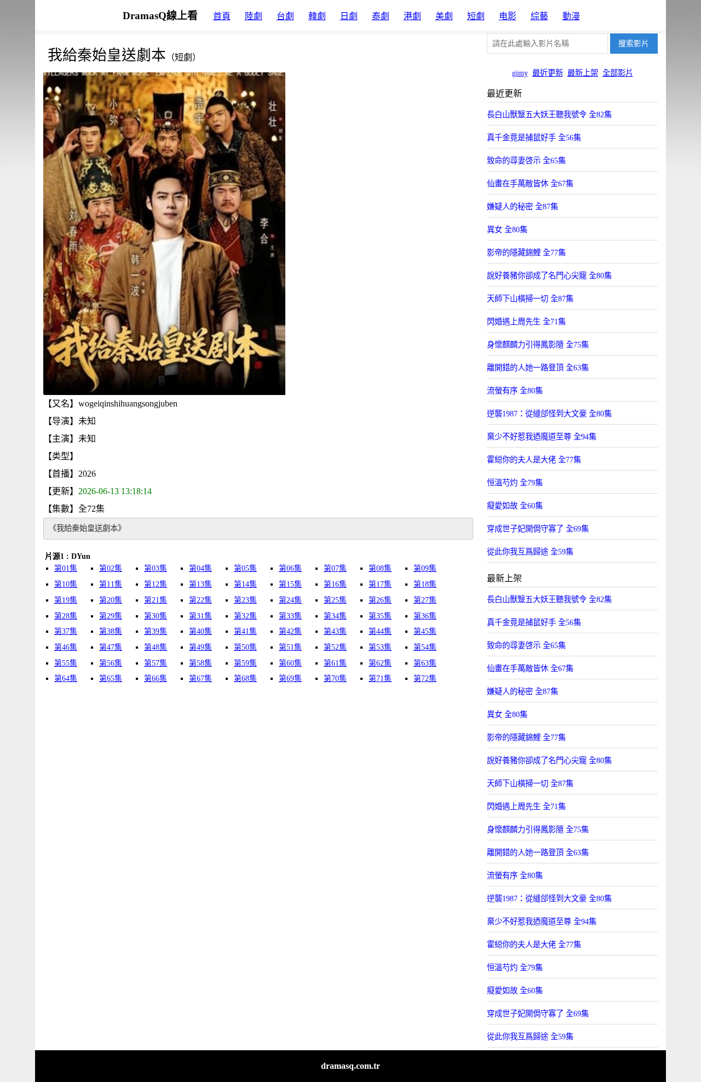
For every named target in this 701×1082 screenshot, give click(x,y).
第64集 (65, 678)
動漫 (571, 16)
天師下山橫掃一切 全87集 (530, 298)
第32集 (245, 616)
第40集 (200, 631)
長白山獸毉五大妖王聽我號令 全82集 (549, 114)
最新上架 (582, 72)
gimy (520, 72)
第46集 (65, 647)
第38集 (110, 631)
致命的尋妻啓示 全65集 (526, 160)
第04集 (200, 568)
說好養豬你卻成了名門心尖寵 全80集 (549, 275)
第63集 (424, 663)
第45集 (424, 631)
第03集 (155, 568)
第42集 (290, 631)
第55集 (65, 663)
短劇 (476, 16)
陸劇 (253, 16)
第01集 (65, 568)
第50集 (245, 647)
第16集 (335, 584)
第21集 (155, 600)
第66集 (155, 678)
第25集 (335, 600)
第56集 (110, 663)
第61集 (335, 663)
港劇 (412, 16)
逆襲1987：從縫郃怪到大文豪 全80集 (549, 413)
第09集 (424, 568)
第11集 (110, 584)
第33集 (290, 616)
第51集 (290, 647)
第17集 (380, 584)
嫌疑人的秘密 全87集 (522, 206)
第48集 (155, 647)
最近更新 (547, 72)
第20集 (110, 600)
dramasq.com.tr (350, 1065)
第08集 (380, 568)
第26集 (380, 600)
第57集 (155, 663)
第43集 (335, 631)
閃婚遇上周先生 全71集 (526, 321)
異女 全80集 (507, 229)
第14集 (245, 584)
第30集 (155, 616)
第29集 (110, 616)
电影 (507, 16)
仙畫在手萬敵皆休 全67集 (530, 183)
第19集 (65, 600)
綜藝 (539, 16)
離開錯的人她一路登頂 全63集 (538, 367)
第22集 (200, 600)
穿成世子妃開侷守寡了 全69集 (538, 528)
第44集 (380, 631)
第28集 (65, 616)
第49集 (200, 647)
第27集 (424, 600)
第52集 (335, 647)
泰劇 (380, 16)
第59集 (245, 663)
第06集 (290, 568)
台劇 (285, 16)
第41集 (245, 631)
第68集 (245, 678)
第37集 (65, 631)
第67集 (200, 678)
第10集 (65, 584)
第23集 (245, 600)
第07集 (335, 568)
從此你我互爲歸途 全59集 (530, 551)
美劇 (444, 16)
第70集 (335, 678)
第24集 (290, 600)
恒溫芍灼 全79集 (515, 482)
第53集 (380, 647)
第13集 (200, 584)
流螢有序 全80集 (515, 390)
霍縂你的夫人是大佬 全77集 (534, 459)
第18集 (424, 584)
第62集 (380, 663)
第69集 (290, 678)
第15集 (290, 584)
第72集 (424, 678)
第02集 (110, 568)
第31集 (200, 616)
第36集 (424, 616)
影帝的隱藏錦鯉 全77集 (526, 252)
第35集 (380, 616)
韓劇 (317, 16)
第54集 (424, 647)
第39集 (155, 631)
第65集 (110, 678)
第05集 (245, 568)
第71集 (380, 678)
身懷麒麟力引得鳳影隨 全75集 (538, 344)
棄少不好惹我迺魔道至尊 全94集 (541, 436)
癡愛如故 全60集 (515, 505)
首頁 (222, 16)
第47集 (110, 647)
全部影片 (617, 72)
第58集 (200, 663)
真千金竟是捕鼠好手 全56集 (534, 137)
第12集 (155, 584)
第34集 (335, 616)
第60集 (290, 663)
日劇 (349, 16)
